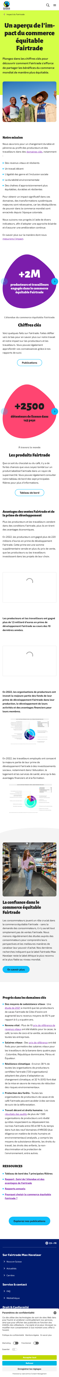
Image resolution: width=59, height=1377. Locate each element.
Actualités (11, 1268)
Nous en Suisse (14, 1261)
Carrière (10, 1275)
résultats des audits (16, 1114)
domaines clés (34, 151)
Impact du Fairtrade (16, 14)
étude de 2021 (12, 1007)
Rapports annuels (15, 1188)
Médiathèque (13, 1298)
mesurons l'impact (13, 238)
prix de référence (38, 1042)
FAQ (8, 1291)
